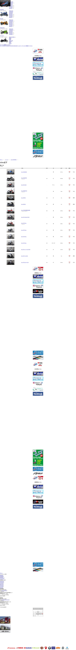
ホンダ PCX (23, 197)
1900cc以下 (11, 10)
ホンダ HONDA (13, 159)
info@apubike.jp (4, 590)
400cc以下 (11, 5)
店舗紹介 (5, 44)
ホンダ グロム (23, 223)
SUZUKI (1, 18)
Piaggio (10, 41)
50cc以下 (10, 8)
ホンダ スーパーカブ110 (25, 249)
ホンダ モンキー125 (24, 262)
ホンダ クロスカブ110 (25, 217)
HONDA (4, 45)
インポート (2, 35)
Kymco (10, 43)
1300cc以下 (11, 2)
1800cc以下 (11, 1)
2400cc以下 (2, 581)
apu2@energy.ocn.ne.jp (5, 599)
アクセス (8, 44)
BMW (10, 38)
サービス (1, 44)
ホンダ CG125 (23, 184)
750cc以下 (11, 22)
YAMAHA (2, 9)
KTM (10, 39)
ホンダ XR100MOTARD (25, 210)
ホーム (1, 45)
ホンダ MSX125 (24, 190)
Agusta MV (11, 40)
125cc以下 (11, 7)
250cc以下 (11, 6)
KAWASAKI (2, 27)
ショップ (6, 159)
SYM (10, 42)
